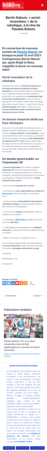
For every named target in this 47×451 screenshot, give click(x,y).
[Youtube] (17, 283)
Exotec (17, 204)
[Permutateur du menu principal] (42, 5)
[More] (26, 283)
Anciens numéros (27, 354)
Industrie (37, 354)
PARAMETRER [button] (9, 448)
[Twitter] (8, 283)
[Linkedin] (13, 283)
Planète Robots (27, 51)
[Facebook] (4, 283)
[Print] (21, 283)
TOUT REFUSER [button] (22, 448)
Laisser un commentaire (12, 354)
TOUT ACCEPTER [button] (37, 448)
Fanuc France (7, 194)
